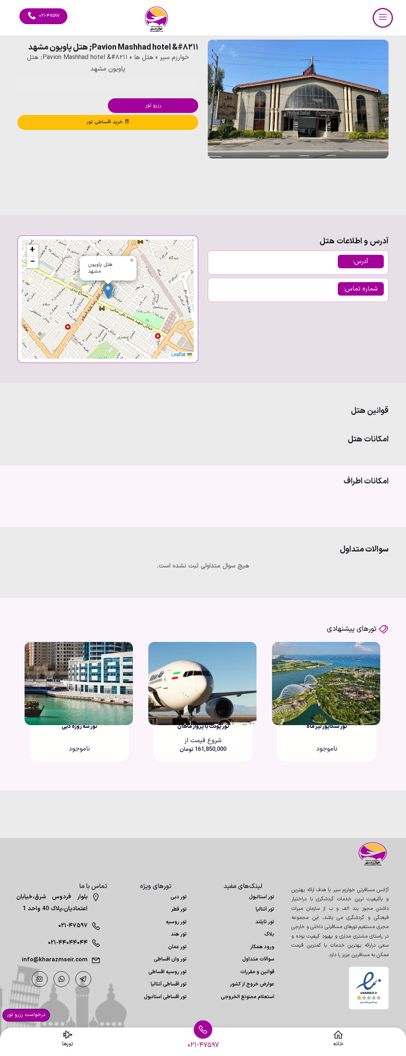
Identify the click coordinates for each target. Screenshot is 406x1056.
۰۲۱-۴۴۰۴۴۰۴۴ (68, 942)
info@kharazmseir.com (55, 959)
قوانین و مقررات (257, 972)
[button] (361, 180)
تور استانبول (261, 897)
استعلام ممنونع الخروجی (247, 997)
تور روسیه (176, 922)
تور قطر (179, 909)
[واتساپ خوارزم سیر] (61, 979)
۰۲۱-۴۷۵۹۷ (73, 925)
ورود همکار (262, 947)
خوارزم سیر (174, 57)
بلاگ (269, 934)
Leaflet (179, 355)
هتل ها (143, 57)
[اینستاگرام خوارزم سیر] (40, 979)
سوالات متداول (258, 959)
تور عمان (177, 947)
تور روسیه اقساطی (167, 972)
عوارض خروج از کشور (252, 984)
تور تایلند (264, 922)
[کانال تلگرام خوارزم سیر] (83, 979)
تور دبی (178, 897)
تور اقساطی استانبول (165, 997)
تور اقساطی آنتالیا (169, 984)
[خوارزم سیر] (369, 854)
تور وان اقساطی (170, 959)
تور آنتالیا (265, 909)
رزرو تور (153, 105)
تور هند (179, 934)
